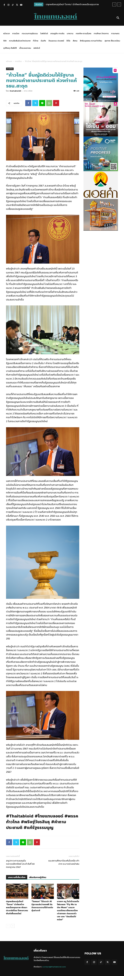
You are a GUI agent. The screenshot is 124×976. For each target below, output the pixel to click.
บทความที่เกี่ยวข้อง (16, 877)
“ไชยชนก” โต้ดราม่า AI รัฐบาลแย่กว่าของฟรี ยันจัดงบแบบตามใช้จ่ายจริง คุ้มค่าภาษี (42, 906)
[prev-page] (8, 926)
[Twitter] (17, 5)
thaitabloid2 (15, 91)
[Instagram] (8, 5)
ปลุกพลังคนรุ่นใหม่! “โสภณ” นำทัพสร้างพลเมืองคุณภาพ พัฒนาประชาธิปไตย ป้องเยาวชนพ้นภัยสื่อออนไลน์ (17, 907)
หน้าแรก (9, 61)
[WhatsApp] (49, 103)
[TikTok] (13, 5)
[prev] (114, 4)
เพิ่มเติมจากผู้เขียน (37, 877)
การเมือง (18, 61)
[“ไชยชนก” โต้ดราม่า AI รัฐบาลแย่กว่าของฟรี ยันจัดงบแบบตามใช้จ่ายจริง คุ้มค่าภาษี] (42, 891)
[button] (118, 18)
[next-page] (13, 926)
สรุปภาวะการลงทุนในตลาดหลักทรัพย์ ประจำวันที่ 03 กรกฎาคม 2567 (20, 864)
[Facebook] (4, 5)
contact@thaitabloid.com (54, 966)
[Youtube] (21, 5)
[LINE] (42, 103)
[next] (119, 4)
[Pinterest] (56, 103)
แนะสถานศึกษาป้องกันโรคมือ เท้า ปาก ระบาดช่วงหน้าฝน (63, 862)
